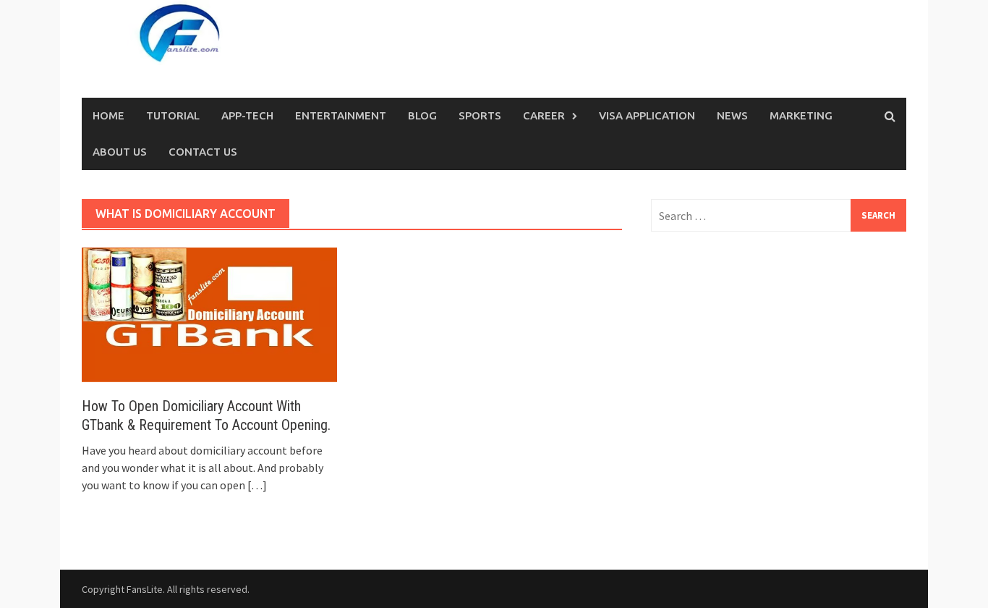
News (732, 115)
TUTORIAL (173, 115)
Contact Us (203, 151)
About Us (120, 151)
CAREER (544, 115)
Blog (422, 115)
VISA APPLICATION (647, 115)
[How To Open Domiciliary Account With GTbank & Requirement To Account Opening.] (209, 313)
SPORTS (480, 115)
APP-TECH (247, 115)
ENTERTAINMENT (340, 115)
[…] (256, 485)
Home (108, 115)
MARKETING (801, 115)
